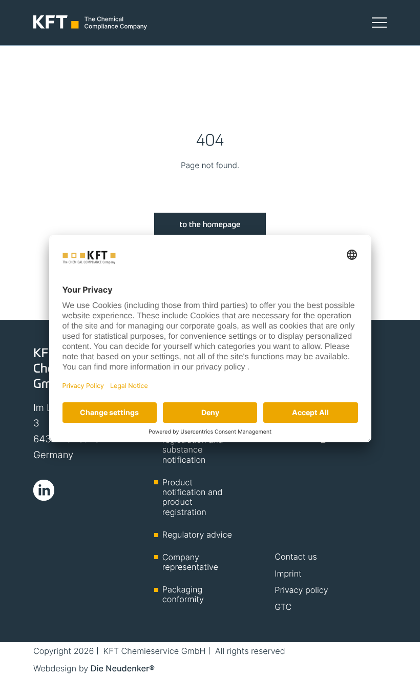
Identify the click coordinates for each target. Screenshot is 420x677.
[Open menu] (379, 22)
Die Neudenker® (123, 668)
